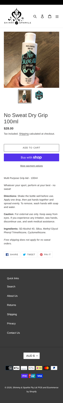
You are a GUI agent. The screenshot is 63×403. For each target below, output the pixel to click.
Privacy (11, 323)
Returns (11, 304)
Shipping (24, 133)
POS (40, 387)
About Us (12, 295)
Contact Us (13, 332)
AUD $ (30, 355)
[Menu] (57, 16)
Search (11, 286)
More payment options (31, 165)
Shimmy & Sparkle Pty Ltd (25, 387)
